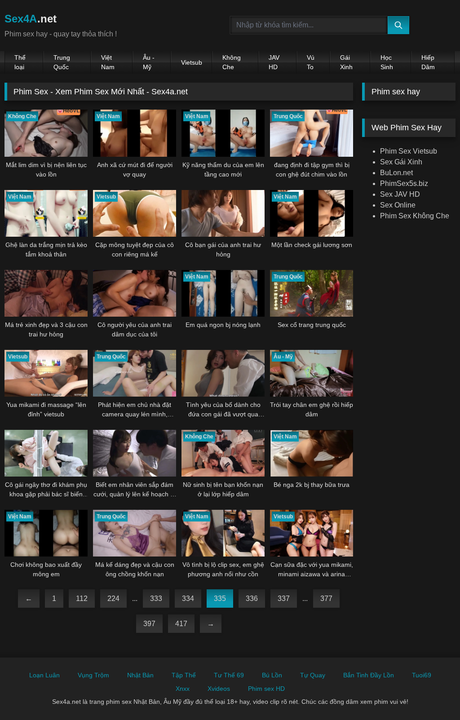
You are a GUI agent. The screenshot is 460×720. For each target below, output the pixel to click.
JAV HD (274, 62)
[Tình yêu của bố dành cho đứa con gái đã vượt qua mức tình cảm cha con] (223, 373)
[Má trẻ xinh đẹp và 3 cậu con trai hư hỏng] (46, 293)
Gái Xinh (346, 62)
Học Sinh (386, 62)
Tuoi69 (421, 675)
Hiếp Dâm (428, 62)
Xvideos (219, 688)
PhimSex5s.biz (404, 183)
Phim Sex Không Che (414, 216)
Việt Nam (108, 62)
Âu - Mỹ (149, 62)
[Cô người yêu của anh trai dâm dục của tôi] (134, 293)
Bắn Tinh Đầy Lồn (368, 675)
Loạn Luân (44, 675)
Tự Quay (312, 675)
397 (149, 623)
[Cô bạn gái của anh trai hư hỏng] (223, 213)
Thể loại (20, 62)
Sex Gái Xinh (401, 162)
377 (326, 598)
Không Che (231, 62)
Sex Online (398, 205)
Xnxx (183, 688)
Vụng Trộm (93, 675)
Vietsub (191, 62)
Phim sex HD (266, 688)
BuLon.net (396, 173)
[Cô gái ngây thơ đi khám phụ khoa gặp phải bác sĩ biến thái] (46, 453)
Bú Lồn (272, 675)
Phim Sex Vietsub (408, 151)
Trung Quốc (61, 62)
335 (220, 598)
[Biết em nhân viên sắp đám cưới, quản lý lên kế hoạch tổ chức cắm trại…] (134, 453)
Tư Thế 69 (229, 675)
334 (188, 598)
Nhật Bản (140, 675)
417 (181, 623)
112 (82, 598)
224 (113, 598)
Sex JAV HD (400, 194)
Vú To (310, 62)
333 (156, 598)
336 (252, 598)
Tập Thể (184, 675)
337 (284, 598)
